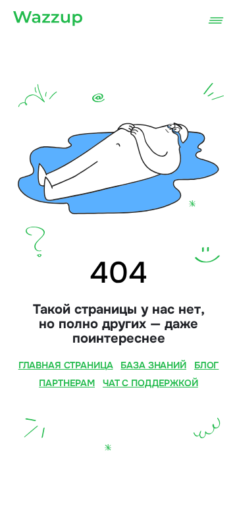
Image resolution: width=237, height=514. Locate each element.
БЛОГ (206, 365)
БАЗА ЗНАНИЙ (153, 365)
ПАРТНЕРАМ (67, 383)
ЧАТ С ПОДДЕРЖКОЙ (150, 383)
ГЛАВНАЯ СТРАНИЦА (65, 365)
